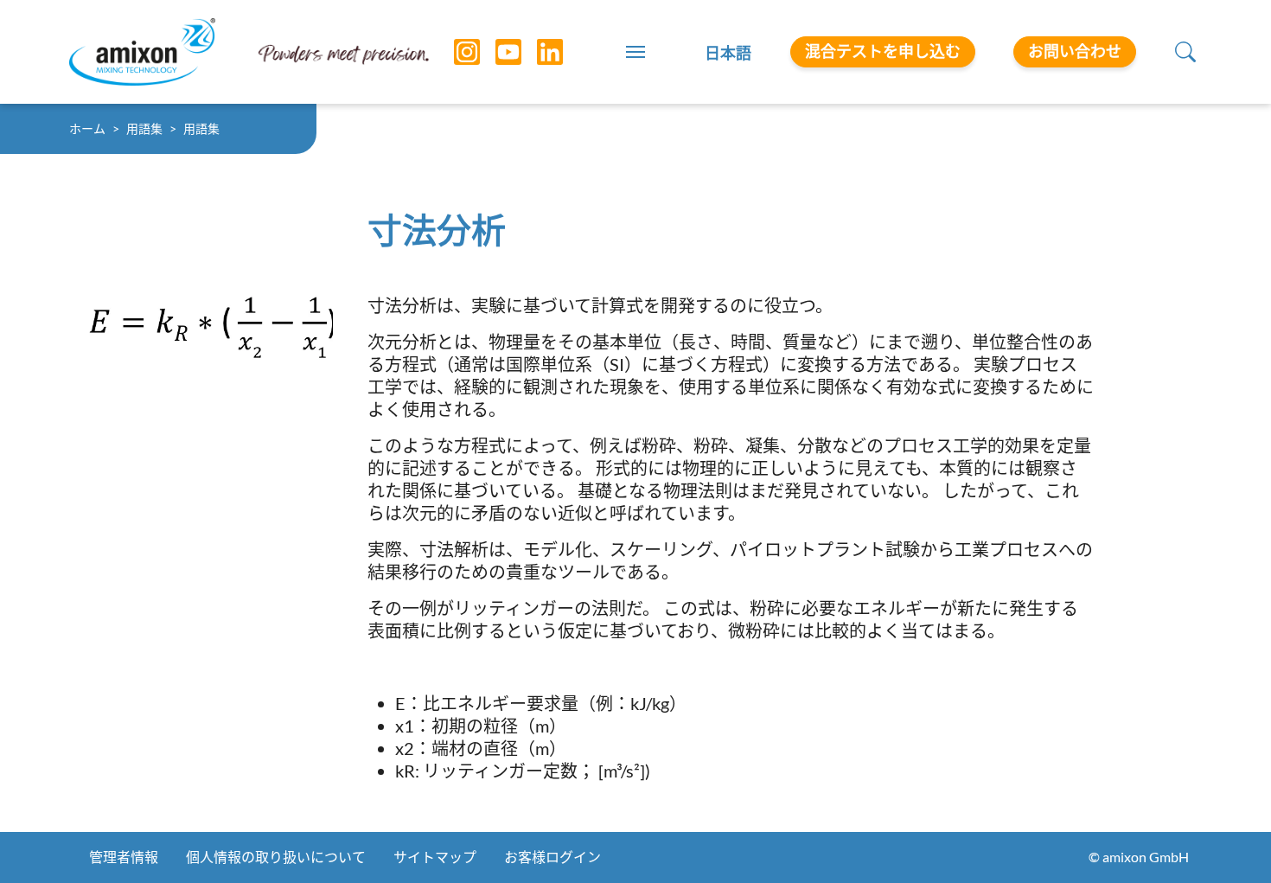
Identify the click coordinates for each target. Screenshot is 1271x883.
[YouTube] (495, 52)
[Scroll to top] (1228, 840)
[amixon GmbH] (142, 51)
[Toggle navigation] (635, 52)
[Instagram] (454, 52)
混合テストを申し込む (883, 51)
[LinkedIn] (537, 52)
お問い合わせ (1074, 51)
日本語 (728, 52)
